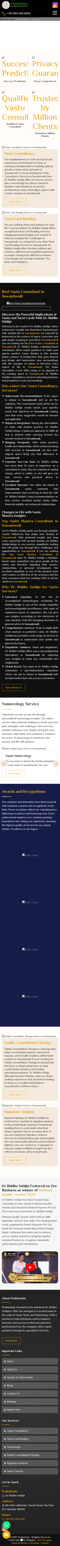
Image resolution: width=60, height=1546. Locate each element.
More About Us (13, 687)
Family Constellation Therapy (27, 1043)
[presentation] (4, 763)
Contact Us (13, 1393)
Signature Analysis (19, 1112)
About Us (11, 1369)
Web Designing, (45, 1540)
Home (9, 1361)
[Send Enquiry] (6, 1535)
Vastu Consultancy (19, 154)
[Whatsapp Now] (6, 1525)
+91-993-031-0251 (18, 13)
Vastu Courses (14, 1471)
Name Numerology (18, 756)
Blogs (9, 1385)
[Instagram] (55, 5)
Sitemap (11, 1401)
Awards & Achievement (19, 1377)
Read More (15, 201)
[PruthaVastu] (15, 5)
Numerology (13, 1447)
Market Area (13, 1409)
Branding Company (40, 1543)
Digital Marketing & (20, 1543)
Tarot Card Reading (20, 219)
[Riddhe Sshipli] (30, 855)
